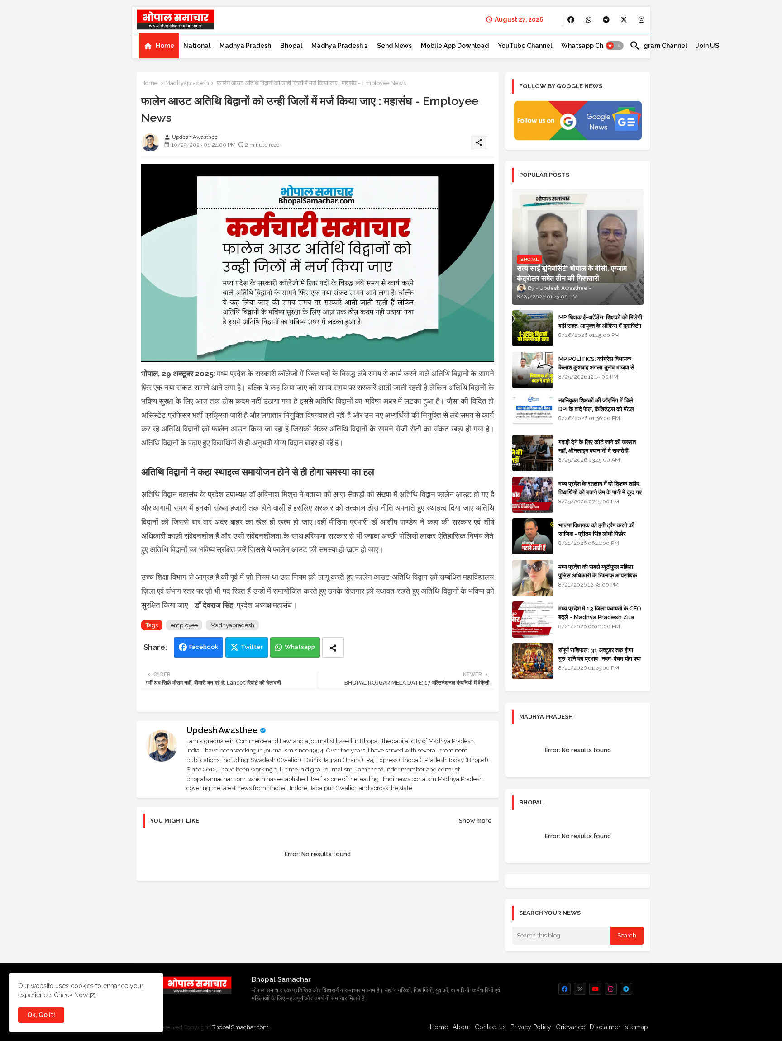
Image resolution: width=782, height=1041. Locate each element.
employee (184, 625)
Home (165, 45)
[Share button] (333, 647)
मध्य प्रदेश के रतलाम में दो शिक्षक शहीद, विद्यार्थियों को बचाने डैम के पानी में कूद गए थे (600, 491)
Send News (394, 45)
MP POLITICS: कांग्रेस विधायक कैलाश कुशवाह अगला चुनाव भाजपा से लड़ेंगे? (596, 367)
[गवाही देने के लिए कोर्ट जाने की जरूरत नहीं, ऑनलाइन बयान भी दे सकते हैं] (532, 453)
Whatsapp (300, 647)
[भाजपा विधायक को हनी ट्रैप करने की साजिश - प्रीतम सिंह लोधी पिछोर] (532, 536)
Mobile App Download (455, 45)
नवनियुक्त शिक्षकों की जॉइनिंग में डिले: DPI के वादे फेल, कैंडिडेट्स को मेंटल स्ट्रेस (596, 408)
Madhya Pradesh (245, 45)
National (196, 45)
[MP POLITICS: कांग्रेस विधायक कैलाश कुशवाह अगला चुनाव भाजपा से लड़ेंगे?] (532, 370)
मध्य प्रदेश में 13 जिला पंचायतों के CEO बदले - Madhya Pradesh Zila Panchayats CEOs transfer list (599, 621)
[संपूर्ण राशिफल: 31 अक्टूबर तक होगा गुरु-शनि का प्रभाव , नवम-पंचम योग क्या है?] (532, 661)
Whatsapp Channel (590, 45)
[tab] (159, 45)
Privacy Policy (530, 1027)
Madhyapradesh (187, 83)
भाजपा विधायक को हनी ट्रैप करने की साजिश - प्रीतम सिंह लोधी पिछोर (596, 529)
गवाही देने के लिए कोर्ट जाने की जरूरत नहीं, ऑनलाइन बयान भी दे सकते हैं (597, 446)
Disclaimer (605, 1027)
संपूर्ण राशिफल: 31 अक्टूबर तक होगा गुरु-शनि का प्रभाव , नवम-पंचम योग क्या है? (599, 658)
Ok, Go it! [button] (41, 1014)
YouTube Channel (525, 45)
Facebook (203, 647)
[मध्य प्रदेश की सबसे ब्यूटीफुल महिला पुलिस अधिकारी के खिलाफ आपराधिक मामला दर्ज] (532, 578)
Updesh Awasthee (222, 730)
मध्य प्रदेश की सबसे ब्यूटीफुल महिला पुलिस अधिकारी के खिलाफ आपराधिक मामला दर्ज (597, 575)
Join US (707, 45)
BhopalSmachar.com (240, 1027)
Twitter (252, 647)
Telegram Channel (658, 45)
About (461, 1027)
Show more (475, 820)
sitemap (636, 1027)
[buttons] (571, 20)
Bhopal (291, 45)
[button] (615, 45)
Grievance (570, 1027)
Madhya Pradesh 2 (339, 45)
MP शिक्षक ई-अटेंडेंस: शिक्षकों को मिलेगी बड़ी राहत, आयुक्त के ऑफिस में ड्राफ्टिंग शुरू (600, 325)
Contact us (490, 1027)
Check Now (71, 994)
